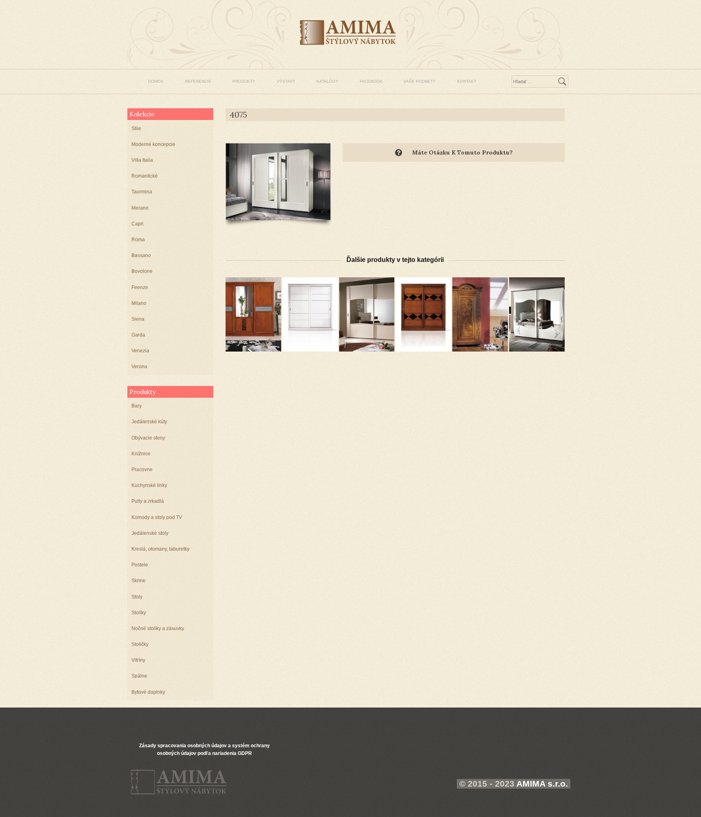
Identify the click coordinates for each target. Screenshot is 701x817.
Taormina (141, 192)
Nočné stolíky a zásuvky (157, 628)
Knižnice (141, 454)
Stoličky (139, 644)
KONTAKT (466, 81)
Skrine (138, 580)
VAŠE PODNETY (420, 81)
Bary (136, 406)
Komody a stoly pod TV (156, 517)
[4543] (537, 314)
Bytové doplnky (148, 692)
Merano (139, 208)
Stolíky (138, 612)
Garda (138, 335)
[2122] (310, 314)
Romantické (144, 176)
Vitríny (138, 660)
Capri (137, 224)
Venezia (140, 351)
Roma (138, 239)
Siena (137, 319)
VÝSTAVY (286, 81)
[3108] (253, 314)
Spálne (139, 676)
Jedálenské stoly (149, 533)
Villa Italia (142, 160)
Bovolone (142, 271)
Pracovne (142, 469)
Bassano (141, 255)
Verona (139, 366)
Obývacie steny (148, 438)
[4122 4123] (367, 314)
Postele (139, 565)
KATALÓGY (327, 81)
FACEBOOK (371, 81)
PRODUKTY (243, 81)
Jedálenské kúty (149, 422)
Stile (136, 128)
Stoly (136, 597)
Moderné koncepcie (153, 144)
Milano (138, 303)
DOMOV (155, 81)
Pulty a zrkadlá (147, 501)
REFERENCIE (198, 81)
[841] (480, 314)
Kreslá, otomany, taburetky (160, 549)
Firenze (139, 287)
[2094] (423, 314)
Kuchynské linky (149, 485)
